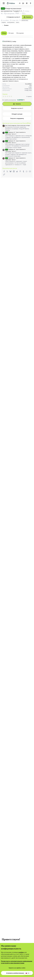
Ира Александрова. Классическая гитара (17, 125)
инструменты (10, 22)
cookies (21, 952)
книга (17, 22)
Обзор (4, 33)
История (11, 33)
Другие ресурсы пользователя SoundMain (16, 123)
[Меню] (4, 3)
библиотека (25, 20)
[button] (26, 3)
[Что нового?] (30, 3)
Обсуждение (20, 33)
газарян (4, 22)
